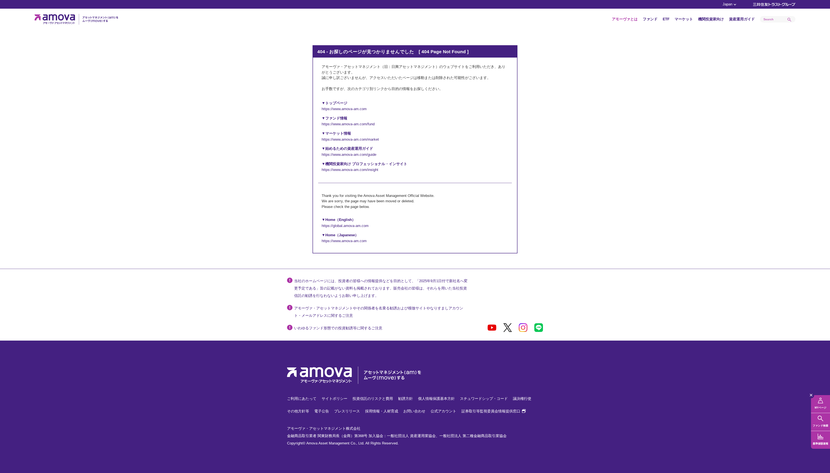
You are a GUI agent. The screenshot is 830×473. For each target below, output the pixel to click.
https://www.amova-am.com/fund (348, 124)
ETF (666, 19)
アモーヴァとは (625, 19)
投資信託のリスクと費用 (373, 399)
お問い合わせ (414, 411)
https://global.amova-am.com (345, 226)
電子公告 (321, 411)
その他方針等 (298, 411)
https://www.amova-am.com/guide (349, 155)
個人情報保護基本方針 (436, 399)
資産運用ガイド (742, 19)
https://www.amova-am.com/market (350, 139)
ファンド (650, 19)
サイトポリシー (334, 399)
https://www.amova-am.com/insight (350, 170)
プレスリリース (347, 411)
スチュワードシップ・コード (484, 399)
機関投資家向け (711, 19)
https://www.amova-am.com (344, 109)
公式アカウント (443, 411)
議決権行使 (522, 399)
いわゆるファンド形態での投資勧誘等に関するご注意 (338, 328)
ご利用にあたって (301, 399)
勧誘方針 (405, 399)
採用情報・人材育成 (381, 411)
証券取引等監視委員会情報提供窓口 (493, 411)
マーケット (684, 19)
